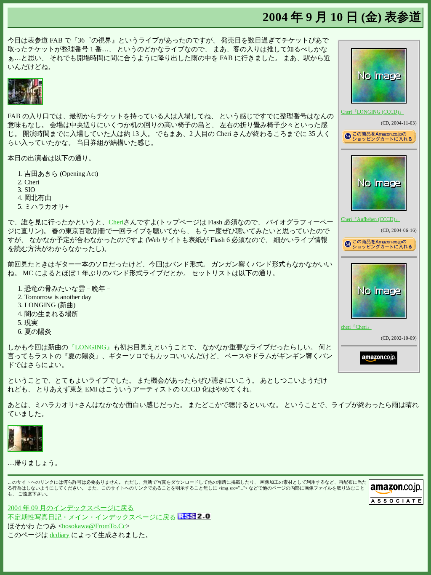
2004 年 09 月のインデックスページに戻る (71, 507)
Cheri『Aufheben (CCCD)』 (370, 219)
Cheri (116, 222)
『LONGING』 (90, 347)
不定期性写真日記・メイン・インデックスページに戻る (92, 517)
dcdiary (59, 534)
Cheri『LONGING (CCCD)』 (372, 112)
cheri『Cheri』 (356, 327)
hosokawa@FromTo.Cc (94, 526)
